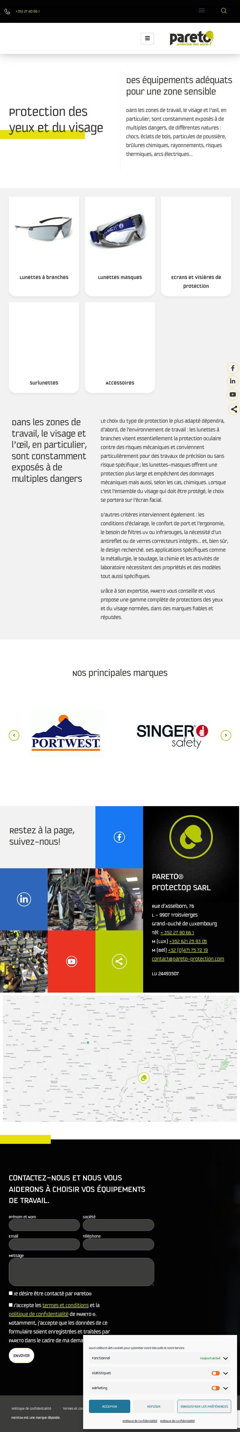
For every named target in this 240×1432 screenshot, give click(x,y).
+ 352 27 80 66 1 (177, 932)
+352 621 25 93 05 (188, 941)
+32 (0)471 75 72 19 (188, 950)
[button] (201, 10)
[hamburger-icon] (147, 38)
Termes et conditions (78, 1408)
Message (16, 1255)
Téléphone (92, 1236)
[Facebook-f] (233, 368)
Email (13, 1236)
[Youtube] (233, 394)
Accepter (109, 1406)
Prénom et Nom (22, 1216)
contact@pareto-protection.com (188, 958)
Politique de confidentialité (140, 1421)
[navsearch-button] (224, 11)
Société (89, 1216)
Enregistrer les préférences (204, 1406)
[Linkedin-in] (233, 381)
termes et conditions (65, 1305)
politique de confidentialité (38, 1314)
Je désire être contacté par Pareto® (53, 1293)
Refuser (153, 1406)
